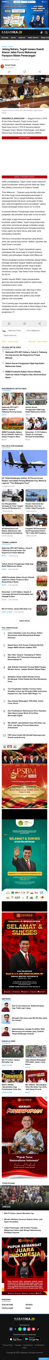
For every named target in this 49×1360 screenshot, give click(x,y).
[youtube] (33, 1329)
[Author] (2, 66)
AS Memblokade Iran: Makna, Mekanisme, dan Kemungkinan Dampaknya (12, 531)
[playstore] (32, 1339)
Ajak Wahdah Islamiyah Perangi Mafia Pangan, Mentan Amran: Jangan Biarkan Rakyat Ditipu (27, 668)
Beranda (4, 46)
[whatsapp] (20, 1329)
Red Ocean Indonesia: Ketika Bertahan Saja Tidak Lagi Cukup (28, 1007)
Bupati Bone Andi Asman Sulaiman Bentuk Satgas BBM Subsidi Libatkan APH (25, 646)
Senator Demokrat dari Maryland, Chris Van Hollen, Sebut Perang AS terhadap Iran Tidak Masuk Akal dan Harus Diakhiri (36, 508)
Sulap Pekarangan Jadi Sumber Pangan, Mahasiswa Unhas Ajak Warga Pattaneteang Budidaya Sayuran (22, 1230)
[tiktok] (38, 1329)
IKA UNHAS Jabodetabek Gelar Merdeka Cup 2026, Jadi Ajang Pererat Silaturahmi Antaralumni (27, 725)
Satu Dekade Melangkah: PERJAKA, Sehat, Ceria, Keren (25, 702)
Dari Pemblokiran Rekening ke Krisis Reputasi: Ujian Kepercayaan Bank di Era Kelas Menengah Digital (27, 713)
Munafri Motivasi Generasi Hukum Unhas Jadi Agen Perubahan (23, 1220)
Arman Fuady (10, 65)
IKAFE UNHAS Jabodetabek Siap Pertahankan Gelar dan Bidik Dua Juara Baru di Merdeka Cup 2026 (11, 1089)
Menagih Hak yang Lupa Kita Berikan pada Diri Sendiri (29, 1019)
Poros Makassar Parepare (35, 331)
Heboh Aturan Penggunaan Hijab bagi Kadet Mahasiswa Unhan (24, 364)
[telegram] (24, 1329)
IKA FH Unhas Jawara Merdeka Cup (16, 609)
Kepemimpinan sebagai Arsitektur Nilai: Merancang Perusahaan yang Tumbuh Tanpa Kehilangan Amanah (28, 1031)
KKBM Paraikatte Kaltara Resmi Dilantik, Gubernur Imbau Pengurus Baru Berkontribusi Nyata (25, 375)
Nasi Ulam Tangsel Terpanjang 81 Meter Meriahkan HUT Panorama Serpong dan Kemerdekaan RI (24, 657)
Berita (11, 46)
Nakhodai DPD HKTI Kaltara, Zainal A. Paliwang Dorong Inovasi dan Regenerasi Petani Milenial (26, 355)
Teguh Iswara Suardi (12, 335)
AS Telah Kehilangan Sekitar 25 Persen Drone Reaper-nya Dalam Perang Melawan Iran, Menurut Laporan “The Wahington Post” (24, 480)
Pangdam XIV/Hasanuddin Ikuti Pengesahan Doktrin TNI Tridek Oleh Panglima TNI (35, 532)
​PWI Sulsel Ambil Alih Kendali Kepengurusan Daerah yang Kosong (26, 736)
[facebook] (11, 1329)
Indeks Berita (24, 621)
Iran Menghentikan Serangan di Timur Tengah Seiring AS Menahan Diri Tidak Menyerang (12, 507)
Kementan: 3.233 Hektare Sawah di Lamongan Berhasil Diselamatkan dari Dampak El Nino (36, 435)
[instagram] (29, 1329)
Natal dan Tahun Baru (16, 331)
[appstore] (16, 1339)
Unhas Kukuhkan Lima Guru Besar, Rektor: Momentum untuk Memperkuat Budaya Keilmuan (25, 635)
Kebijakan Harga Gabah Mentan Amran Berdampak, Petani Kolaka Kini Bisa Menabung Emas (27, 679)
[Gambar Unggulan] (24, 91)
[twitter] (15, 1329)
